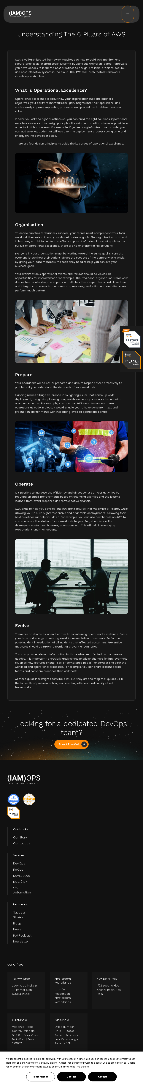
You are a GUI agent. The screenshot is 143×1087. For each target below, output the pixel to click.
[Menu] (128, 14)
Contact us (21, 843)
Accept (102, 1076)
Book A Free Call (69, 744)
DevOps (19, 863)
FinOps (18, 869)
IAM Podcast (22, 935)
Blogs (17, 923)
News (17, 929)
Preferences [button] (83, 1066)
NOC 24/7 (20, 882)
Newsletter (21, 941)
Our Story (20, 837)
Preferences (40, 1076)
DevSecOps (22, 876)
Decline (71, 1076)
